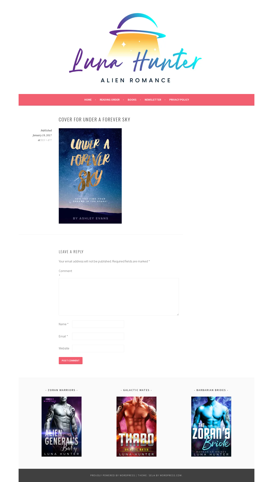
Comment (65, 273)
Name (64, 324)
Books (132, 99)
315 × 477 (46, 140)
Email (63, 336)
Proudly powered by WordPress (112, 475)
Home (88, 99)
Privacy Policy (179, 99)
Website (64, 348)
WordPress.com (171, 475)
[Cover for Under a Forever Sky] (90, 222)
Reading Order (110, 99)
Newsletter (153, 99)
